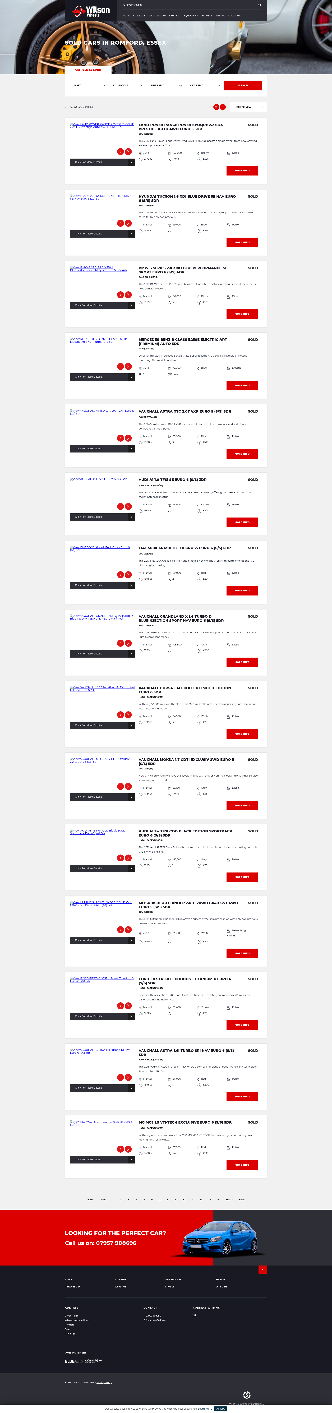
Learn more (205, 1409)
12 (201, 1200)
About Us (207, 16)
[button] (263, 1270)
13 (210, 1200)
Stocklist (139, 16)
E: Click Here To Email (155, 1320)
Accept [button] (220, 1409)
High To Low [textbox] (242, 107)
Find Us (220, 16)
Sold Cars (234, 16)
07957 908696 (134, 5)
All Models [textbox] (120, 85)
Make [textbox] (77, 85)
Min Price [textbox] (157, 85)
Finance (174, 16)
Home (126, 16)
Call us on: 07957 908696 (100, 1243)
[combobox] (89, 85)
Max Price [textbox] (196, 85)
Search (242, 85)
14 (218, 1200)
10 (184, 1200)
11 (192, 1200)
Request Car (190, 16)
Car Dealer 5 (257, 1404)
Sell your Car (157, 16)
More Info (242, 171)
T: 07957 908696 (152, 1316)
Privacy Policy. (104, 1383)
